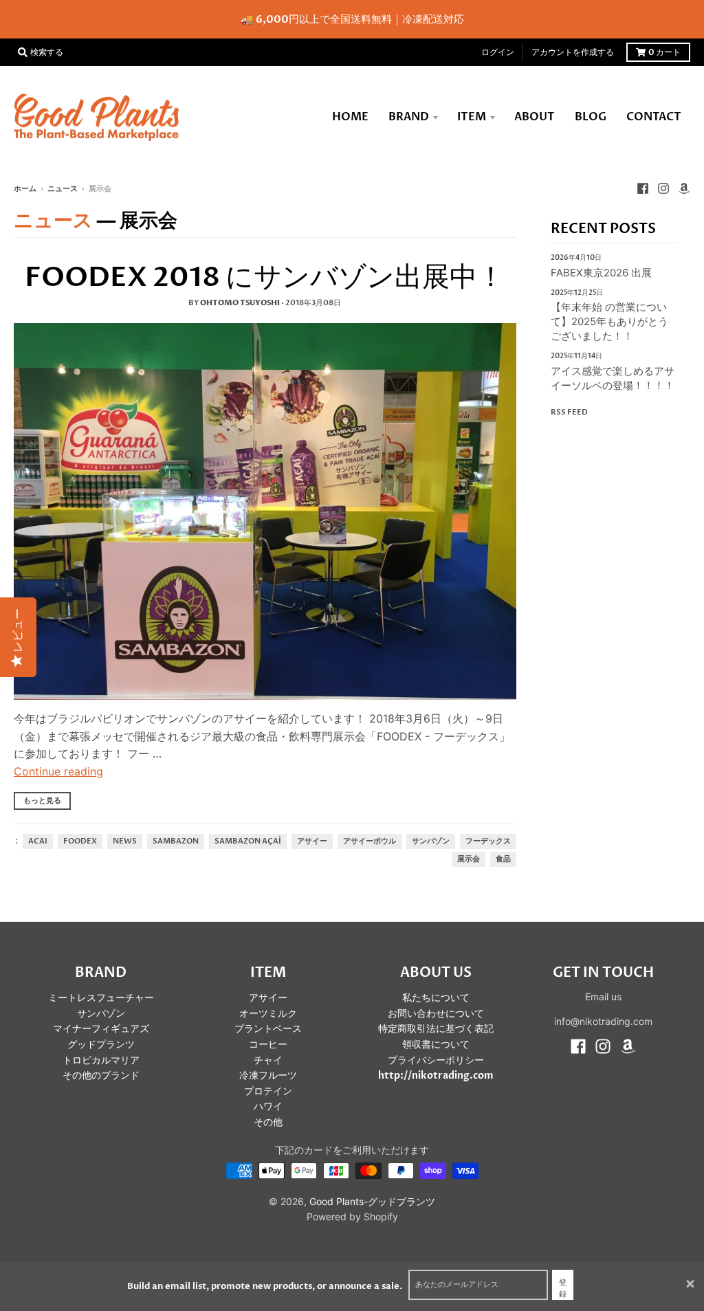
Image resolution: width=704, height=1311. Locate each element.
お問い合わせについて (436, 1013)
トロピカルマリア (101, 1060)
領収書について (436, 1044)
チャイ (268, 1060)
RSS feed (569, 412)
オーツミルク (268, 1013)
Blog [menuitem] (590, 116)
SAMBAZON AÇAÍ (247, 841)
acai (37, 841)
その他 (268, 1122)
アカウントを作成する (572, 52)
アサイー (312, 841)
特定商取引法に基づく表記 (436, 1028)
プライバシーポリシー (436, 1060)
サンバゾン (431, 841)
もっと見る (42, 800)
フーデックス (488, 841)
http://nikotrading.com (436, 1075)
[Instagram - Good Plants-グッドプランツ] (663, 188)
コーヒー (268, 1044)
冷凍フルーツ (268, 1075)
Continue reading (58, 771)
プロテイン (268, 1091)
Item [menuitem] (471, 116)
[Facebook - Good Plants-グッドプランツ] (643, 188)
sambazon (176, 841)
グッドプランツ (101, 1044)
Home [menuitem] (350, 116)
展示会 (468, 859)
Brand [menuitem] (408, 116)
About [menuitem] (534, 116)
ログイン (497, 52)
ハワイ (268, 1106)
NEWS (125, 841)
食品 (503, 859)
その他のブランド (101, 1075)
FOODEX (80, 841)
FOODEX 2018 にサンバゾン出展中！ (265, 277)
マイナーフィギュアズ (101, 1028)
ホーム (25, 189)
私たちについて (436, 997)
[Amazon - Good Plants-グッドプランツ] (684, 188)
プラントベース (268, 1028)
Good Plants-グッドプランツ (372, 1201)
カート (664, 52)
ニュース (62, 189)
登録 (562, 1288)
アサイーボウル (369, 841)
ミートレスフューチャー (101, 997)
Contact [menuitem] (653, 116)
